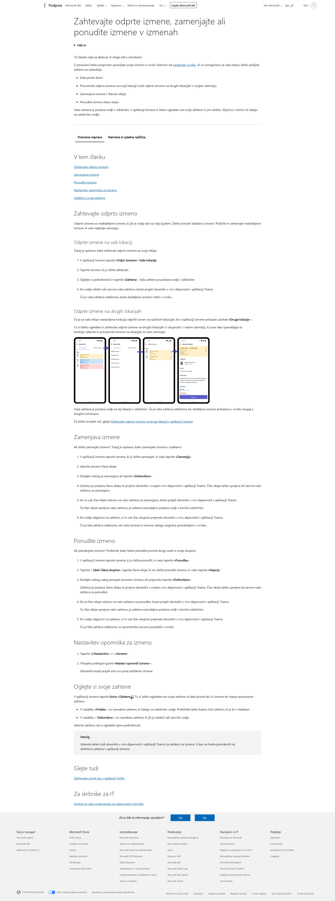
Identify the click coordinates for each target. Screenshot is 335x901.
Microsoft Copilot (25, 837)
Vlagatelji (274, 856)
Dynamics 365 (174, 856)
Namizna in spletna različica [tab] (126, 137)
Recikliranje (74, 862)
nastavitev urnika (184, 65)
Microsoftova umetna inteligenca (183, 837)
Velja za (81, 45)
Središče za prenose (78, 843)
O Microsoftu (276, 843)
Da (180, 818)
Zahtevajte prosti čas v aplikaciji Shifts (99, 778)
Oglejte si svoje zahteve (89, 198)
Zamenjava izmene (86, 174)
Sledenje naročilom (78, 856)
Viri (161, 5)
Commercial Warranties (80, 868)
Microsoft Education (129, 837)
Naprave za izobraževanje (132, 843)
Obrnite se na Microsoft (177, 893)
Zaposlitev (275, 837)
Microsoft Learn (227, 843)
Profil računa (75, 837)
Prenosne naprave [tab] (90, 137)
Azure (170, 850)
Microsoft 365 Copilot (178, 874)
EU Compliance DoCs (282, 893)
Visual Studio (226, 881)
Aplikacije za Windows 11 (29, 850)
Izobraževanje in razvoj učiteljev (135, 868)
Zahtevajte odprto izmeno (91, 167)
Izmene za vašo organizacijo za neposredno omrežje (108, 804)
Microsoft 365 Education (131, 856)
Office (88, 5)
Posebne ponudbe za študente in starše (138, 874)
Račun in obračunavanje (141, 5)
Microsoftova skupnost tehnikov (235, 856)
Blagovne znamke (239, 893)
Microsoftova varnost (177, 843)
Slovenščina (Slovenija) (33, 892)
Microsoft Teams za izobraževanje (136, 850)
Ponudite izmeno (85, 182)
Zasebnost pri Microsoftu (282, 850)
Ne (205, 818)
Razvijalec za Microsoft (231, 837)
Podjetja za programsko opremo (235, 874)
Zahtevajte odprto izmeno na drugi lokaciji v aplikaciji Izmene (152, 421)
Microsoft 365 (73, 5)
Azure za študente (128, 881)
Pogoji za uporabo (216, 893)
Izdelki (100, 5)
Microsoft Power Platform (232, 868)
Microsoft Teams (175, 881)
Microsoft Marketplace (230, 862)
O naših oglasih (259, 893)
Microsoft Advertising (178, 868)
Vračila (72, 850)
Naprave (116, 5)
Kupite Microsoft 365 (183, 5)
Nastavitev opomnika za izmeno (95, 190)
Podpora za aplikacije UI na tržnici (236, 850)
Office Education (127, 862)
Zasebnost (198, 893)
